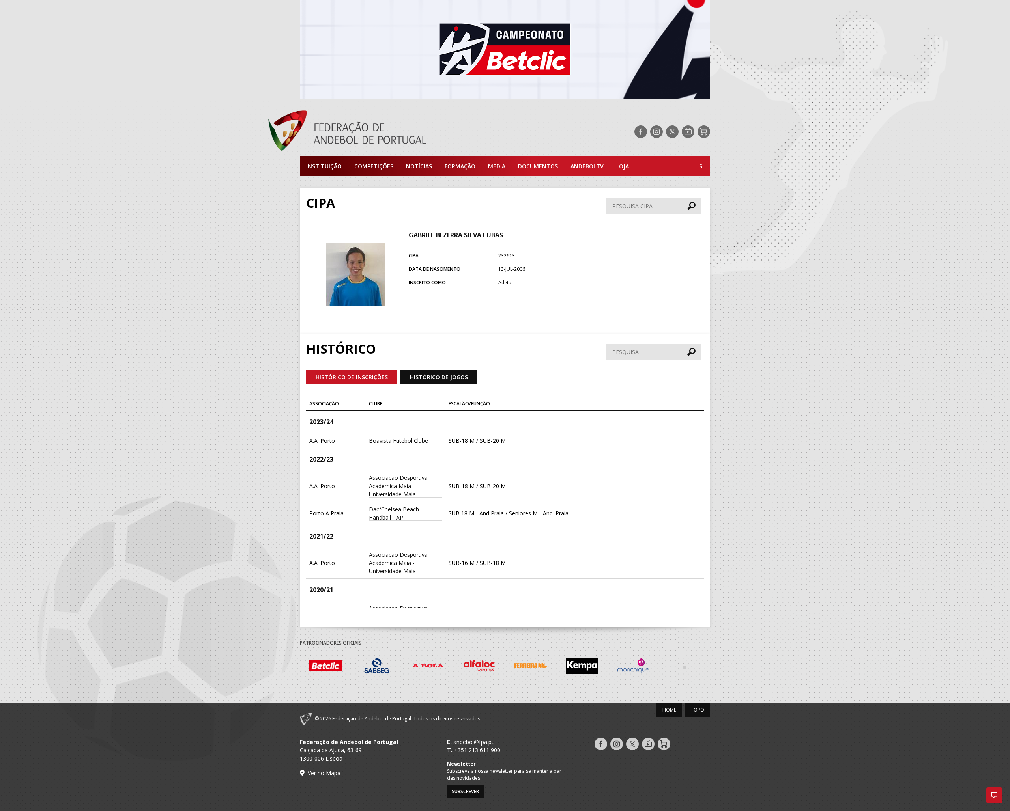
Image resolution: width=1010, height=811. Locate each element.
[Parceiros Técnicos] (684, 667)
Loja (622, 166)
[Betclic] (325, 667)
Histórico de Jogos (439, 377)
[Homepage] (379, 131)
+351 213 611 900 (477, 750)
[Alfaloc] (479, 667)
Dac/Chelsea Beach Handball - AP (394, 513)
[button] (994, 795)
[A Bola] (428, 667)
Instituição (324, 166)
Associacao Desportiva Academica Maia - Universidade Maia (398, 486)
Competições (373, 166)
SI (701, 166)
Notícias (419, 166)
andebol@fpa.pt (473, 742)
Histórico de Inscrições (352, 377)
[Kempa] (581, 667)
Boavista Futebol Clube (398, 440)
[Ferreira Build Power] (530, 667)
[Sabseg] (376, 667)
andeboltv (587, 166)
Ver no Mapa (324, 773)
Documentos (538, 166)
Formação (460, 166)
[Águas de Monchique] (633, 667)
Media (496, 166)
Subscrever (465, 791)
